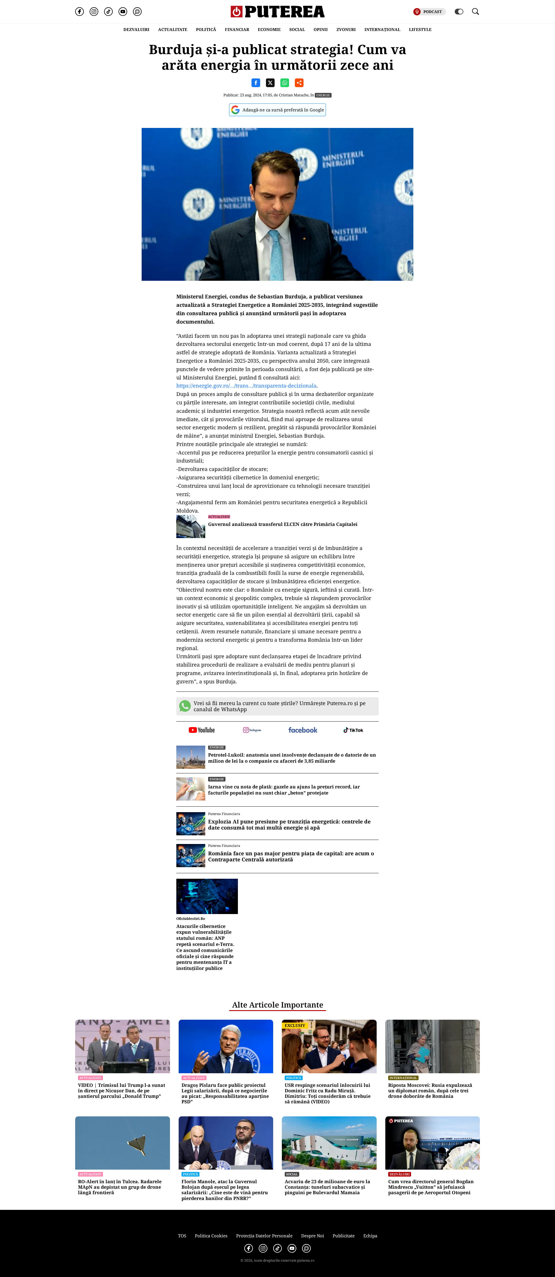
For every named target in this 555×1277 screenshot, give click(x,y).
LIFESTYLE (420, 29)
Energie (323, 95)
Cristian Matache (294, 95)
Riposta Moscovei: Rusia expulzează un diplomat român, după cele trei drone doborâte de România (430, 1090)
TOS (182, 1235)
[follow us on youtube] (201, 730)
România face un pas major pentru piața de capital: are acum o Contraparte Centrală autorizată (291, 856)
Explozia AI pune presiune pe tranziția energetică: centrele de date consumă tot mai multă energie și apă (289, 825)
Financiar (237, 29)
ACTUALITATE (172, 29)
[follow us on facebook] (303, 730)
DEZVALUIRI (136, 29)
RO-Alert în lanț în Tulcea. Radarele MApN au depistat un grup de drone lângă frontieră (120, 1187)
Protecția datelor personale (264, 1235)
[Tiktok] (108, 11)
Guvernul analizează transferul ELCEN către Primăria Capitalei (283, 524)
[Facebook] (79, 11)
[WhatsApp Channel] (137, 11)
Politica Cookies (211, 1235)
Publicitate (344, 1235)
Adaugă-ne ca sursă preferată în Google (283, 110)
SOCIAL (297, 29)
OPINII (321, 29)
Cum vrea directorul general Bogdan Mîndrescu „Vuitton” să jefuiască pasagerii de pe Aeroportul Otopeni (431, 1187)
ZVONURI (346, 29)
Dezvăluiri (400, 1174)
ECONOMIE (269, 29)
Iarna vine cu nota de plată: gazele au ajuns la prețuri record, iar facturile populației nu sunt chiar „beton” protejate (284, 790)
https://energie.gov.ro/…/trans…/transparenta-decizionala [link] (246, 385)
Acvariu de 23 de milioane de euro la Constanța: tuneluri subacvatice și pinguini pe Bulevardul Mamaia (327, 1187)
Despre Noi (312, 1235)
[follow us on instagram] (252, 730)
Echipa (370, 1235)
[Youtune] (123, 11)
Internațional (403, 1078)
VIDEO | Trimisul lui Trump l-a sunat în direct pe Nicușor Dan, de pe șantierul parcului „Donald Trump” (121, 1090)
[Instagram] (94, 11)
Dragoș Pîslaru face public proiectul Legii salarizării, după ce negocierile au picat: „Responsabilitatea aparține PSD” (225, 1093)
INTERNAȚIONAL (382, 29)
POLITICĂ (206, 29)
